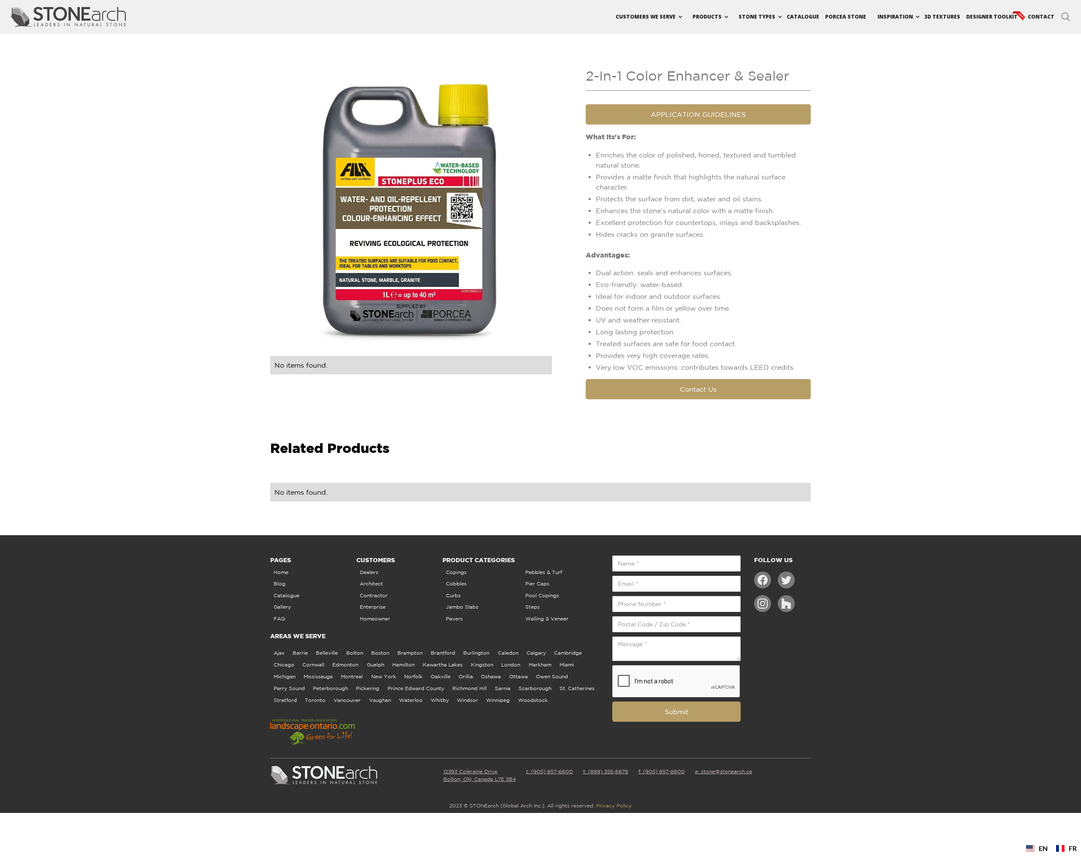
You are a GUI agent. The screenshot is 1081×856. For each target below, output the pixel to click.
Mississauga (318, 676)
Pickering (367, 688)
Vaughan (380, 700)
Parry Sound (289, 688)
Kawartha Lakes (443, 664)
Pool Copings (542, 595)
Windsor (467, 700)
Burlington (476, 653)
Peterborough (330, 688)
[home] (68, 17)
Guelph (375, 664)
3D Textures (942, 16)
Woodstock (533, 700)
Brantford (443, 653)
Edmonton (345, 664)
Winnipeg (498, 700)
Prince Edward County (416, 688)
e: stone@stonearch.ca (723, 771)
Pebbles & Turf (543, 572)
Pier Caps (537, 583)
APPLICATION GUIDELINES (698, 114)
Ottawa (518, 676)
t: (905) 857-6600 (549, 771)
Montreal (352, 676)
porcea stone (845, 16)
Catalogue (803, 16)
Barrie (300, 653)
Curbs (453, 595)
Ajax (279, 653)
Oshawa (491, 676)
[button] (645, 17)
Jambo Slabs (462, 606)
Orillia (466, 676)
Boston (380, 653)
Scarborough (535, 688)
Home (281, 572)
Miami (567, 664)
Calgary (536, 653)
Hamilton (403, 664)
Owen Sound (552, 676)
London (510, 664)
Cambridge (568, 653)
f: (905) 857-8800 (661, 771)
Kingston (482, 664)
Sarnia (503, 688)
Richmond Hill (469, 688)
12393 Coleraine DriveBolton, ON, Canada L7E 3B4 (479, 775)
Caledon (508, 653)
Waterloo (411, 700)
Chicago (284, 664)
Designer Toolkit (992, 16)
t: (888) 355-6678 (605, 771)
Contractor (374, 595)
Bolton (354, 653)
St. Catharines (577, 688)
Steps (532, 606)
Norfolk (413, 676)
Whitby (440, 700)
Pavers (454, 618)
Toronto (315, 700)
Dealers (369, 572)
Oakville (441, 676)
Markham (540, 664)
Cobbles (456, 583)
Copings (456, 572)
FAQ (279, 618)
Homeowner (375, 618)
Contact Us (698, 389)
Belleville (327, 653)
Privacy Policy (614, 805)
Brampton (410, 653)
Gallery (282, 606)
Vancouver (347, 700)
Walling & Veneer (546, 618)
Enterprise (373, 606)
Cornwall (313, 664)
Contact (1041, 16)
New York (383, 676)
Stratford (285, 700)
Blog (279, 583)
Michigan (285, 676)
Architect (371, 583)
